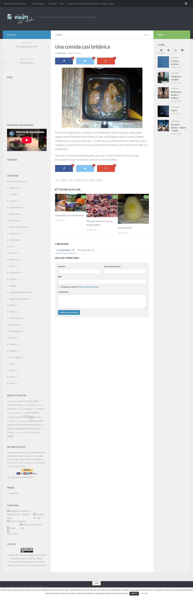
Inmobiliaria (15, 272)
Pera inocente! (125, 227)
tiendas (37, 428)
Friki (62, 3)
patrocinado (15, 324)
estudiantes (18, 409)
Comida (59, 34)
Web (60, 276)
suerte (42, 425)
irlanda (78, 180)
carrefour (28, 401)
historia (40, 408)
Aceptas (134, 593)
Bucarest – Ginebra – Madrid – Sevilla (178, 127)
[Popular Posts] (168, 50)
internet (17, 413)
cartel (36, 401)
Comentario (63, 292)
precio (10, 424)
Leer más (144, 593)
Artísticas (13, 188)
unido (99, 180)
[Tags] (182, 50)
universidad (25, 432)
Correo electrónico (113, 266)
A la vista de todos (17, 181)
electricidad (38, 405)
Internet (13, 279)
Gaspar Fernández (36, 555)
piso (42, 420)
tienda (30, 428)
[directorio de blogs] (39, 517)
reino (85, 180)
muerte (18, 417)
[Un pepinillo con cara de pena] (70, 202)
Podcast (13, 337)
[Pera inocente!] (133, 209)
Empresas (14, 233)
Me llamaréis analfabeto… (16, 3)
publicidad (17, 424)
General (13, 253)
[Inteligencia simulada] (163, 77)
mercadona (32, 412)
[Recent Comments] (175, 50)
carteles (11, 404)
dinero (31, 405)
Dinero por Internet (18, 227)
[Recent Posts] (161, 50)
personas (34, 420)
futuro (35, 409)
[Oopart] (163, 111)
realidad (26, 424)
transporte (17, 432)
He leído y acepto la (80, 287)
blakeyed (62, 53)
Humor (13, 266)
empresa (11, 408)
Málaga (28, 416)
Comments (67, 250)
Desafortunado (16, 207)
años (13, 401)
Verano (13, 376)
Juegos (13, 285)
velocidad (32, 432)
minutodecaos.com (37, 565)
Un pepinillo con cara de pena (69, 215)
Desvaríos (14, 220)
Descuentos (15, 214)
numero (10, 421)
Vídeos (12, 383)
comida (18, 404)
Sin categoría (15, 357)
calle (21, 401)
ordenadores (17, 421)
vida (10, 436)
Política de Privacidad (88, 287)
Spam (12, 363)
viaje (38, 432)
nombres (38, 417)
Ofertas (13, 311)
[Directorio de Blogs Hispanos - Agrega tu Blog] (20, 517)
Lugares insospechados (20, 292)
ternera (91, 180)
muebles (10, 417)
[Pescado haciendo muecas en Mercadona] (102, 205)
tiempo (21, 428)
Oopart (174, 110)
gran (71, 180)
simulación (35, 424)
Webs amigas (38, 3)
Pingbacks (87, 250)
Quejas (13, 344)
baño (17, 401)
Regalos (13, 350)
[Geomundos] (13, 533)
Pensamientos (16, 331)
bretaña (64, 180)
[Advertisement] (28, 97)
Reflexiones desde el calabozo (176, 95)
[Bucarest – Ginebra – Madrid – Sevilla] (163, 125)
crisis (24, 405)
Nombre (62, 266)
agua (9, 401)
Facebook (14, 240)
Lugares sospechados (19, 298)
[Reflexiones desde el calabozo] (163, 93)
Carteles (52, 3)
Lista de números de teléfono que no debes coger (91, 3)
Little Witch (14, 493)
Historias (13, 259)
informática (10, 413)
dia (27, 405)
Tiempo (13, 370)
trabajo (10, 432)
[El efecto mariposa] (163, 62)
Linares (23, 413)
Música (13, 305)
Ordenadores (15, 318)
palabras (24, 421)
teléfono (11, 428)
